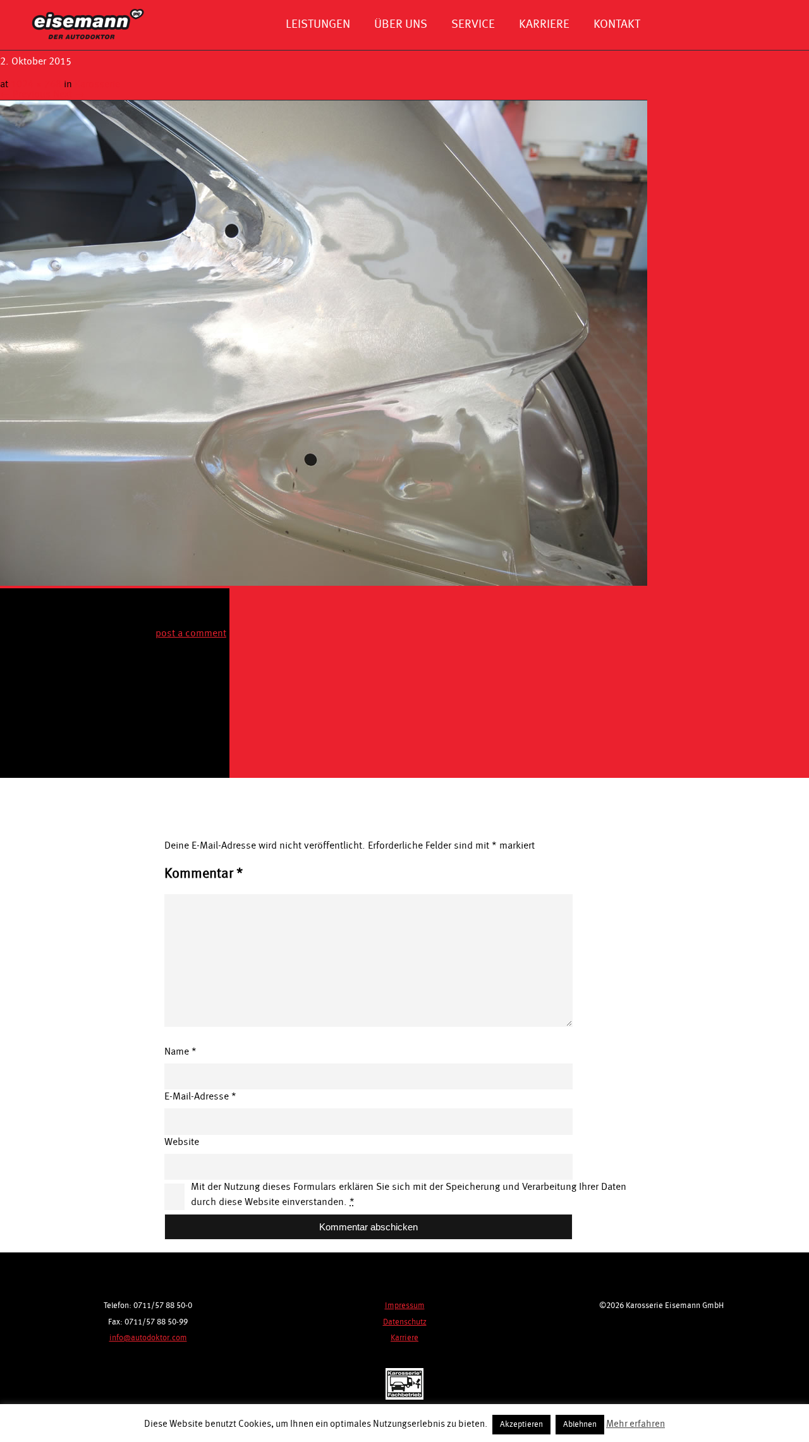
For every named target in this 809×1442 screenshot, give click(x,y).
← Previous (25, 95)
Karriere (544, 24)
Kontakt (616, 24)
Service (473, 24)
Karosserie (97, 85)
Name (180, 1052)
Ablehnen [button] (580, 1425)
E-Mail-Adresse (200, 1097)
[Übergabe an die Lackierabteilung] (323, 583)
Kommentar (203, 874)
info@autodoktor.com (148, 1338)
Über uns (400, 24)
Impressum (405, 1306)
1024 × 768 (36, 85)
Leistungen (318, 24)
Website (181, 1142)
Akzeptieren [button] (521, 1425)
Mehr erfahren (635, 1424)
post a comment (190, 634)
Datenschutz (405, 1322)
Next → (69, 95)
